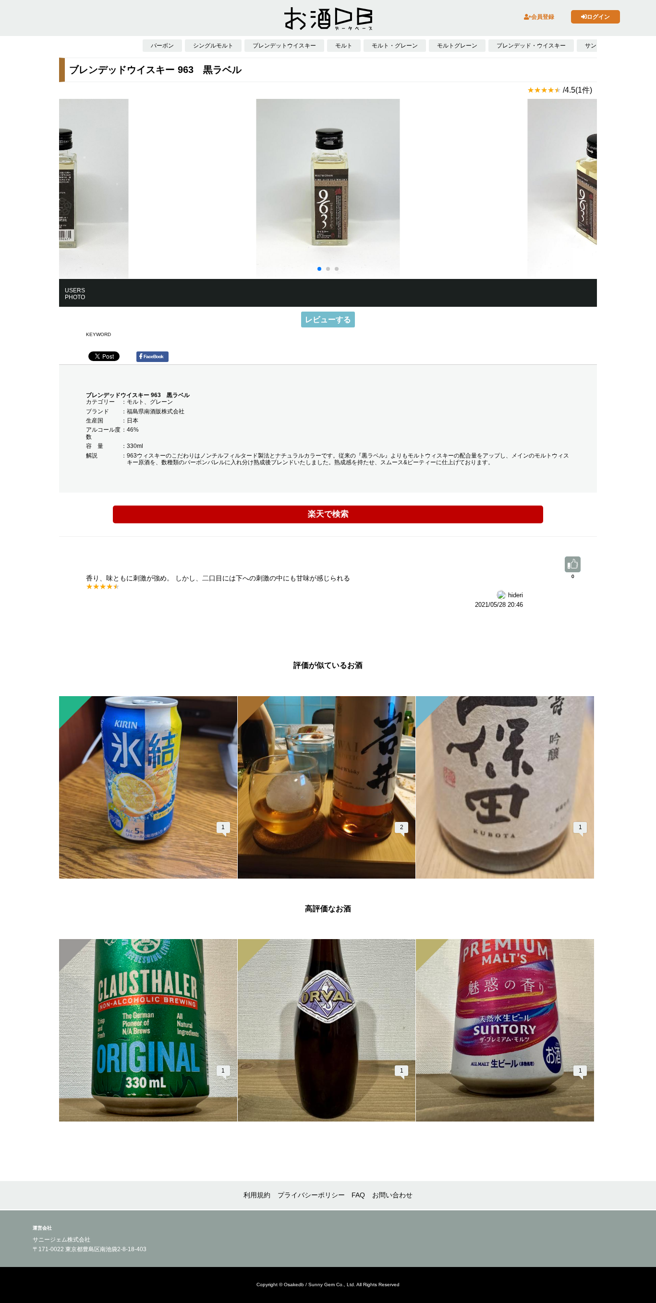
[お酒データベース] (328, 19)
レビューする (328, 319)
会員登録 (542, 16)
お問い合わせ (392, 1195)
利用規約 (256, 1195)
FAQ (358, 1195)
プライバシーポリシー (311, 1195)
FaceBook (153, 356)
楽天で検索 (328, 514)
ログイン (598, 16)
